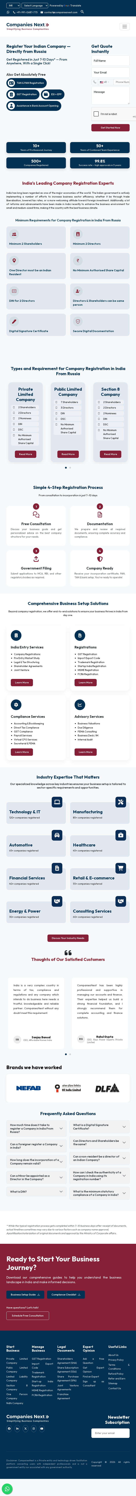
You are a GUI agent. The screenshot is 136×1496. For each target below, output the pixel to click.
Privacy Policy (116, 1359)
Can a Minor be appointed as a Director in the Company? (30, 1177)
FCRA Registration (42, 1395)
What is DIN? (18, 1191)
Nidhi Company (14, 1403)
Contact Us (114, 1388)
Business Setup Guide (23, 1294)
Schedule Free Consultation (28, 1315)
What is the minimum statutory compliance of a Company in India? (96, 1193)
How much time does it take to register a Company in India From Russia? (31, 1128)
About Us (113, 1355)
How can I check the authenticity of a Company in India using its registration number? (97, 1176)
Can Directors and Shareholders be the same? (96, 1142)
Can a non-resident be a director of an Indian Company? (96, 1158)
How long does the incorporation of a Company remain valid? (34, 1161)
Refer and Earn (116, 1378)
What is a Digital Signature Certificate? (90, 1126)
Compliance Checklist (64, 1294)
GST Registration (41, 1358)
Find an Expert (91, 1376)
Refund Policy (115, 1373)
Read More (25, 454)
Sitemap (112, 1383)
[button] (66, 467)
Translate (75, 5)
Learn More (22, 682)
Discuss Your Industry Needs (68, 938)
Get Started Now (110, 127)
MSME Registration (42, 1390)
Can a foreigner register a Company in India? (33, 1145)
